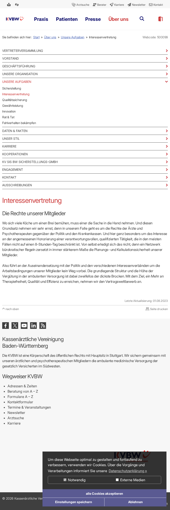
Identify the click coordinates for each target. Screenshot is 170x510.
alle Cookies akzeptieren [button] (104, 493)
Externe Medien (132, 480)
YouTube (24, 325)
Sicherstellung (11, 88)
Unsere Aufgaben (72, 37)
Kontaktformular (20, 402)
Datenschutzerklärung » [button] (128, 471)
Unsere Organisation (20, 74)
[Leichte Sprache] (9, 4)
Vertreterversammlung (22, 50)
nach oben (12, 309)
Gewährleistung (12, 105)
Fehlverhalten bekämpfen (19, 123)
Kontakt (9, 177)
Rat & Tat (8, 117)
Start (36, 37)
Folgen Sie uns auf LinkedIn (33, 325)
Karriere (9, 146)
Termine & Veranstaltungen (29, 407)
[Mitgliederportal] (160, 19)
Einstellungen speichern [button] (73, 502)
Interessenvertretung (15, 94)
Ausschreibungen (17, 185)
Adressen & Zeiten (22, 386)
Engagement (12, 169)
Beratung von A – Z (23, 391)
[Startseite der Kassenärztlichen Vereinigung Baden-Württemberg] (15, 19)
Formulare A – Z (20, 396)
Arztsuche (16, 418)
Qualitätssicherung (14, 100)
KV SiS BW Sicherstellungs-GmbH (30, 162)
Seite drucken (159, 309)
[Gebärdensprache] (17, 4)
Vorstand (10, 58)
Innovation (9, 111)
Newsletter (16, 412)
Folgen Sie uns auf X (15, 325)
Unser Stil (11, 138)
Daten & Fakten (14, 131)
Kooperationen (15, 154)
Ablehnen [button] (135, 502)
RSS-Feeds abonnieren (42, 325)
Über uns (50, 37)
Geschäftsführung (18, 66)
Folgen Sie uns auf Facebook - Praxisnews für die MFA (5, 325)
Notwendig (76, 480)
